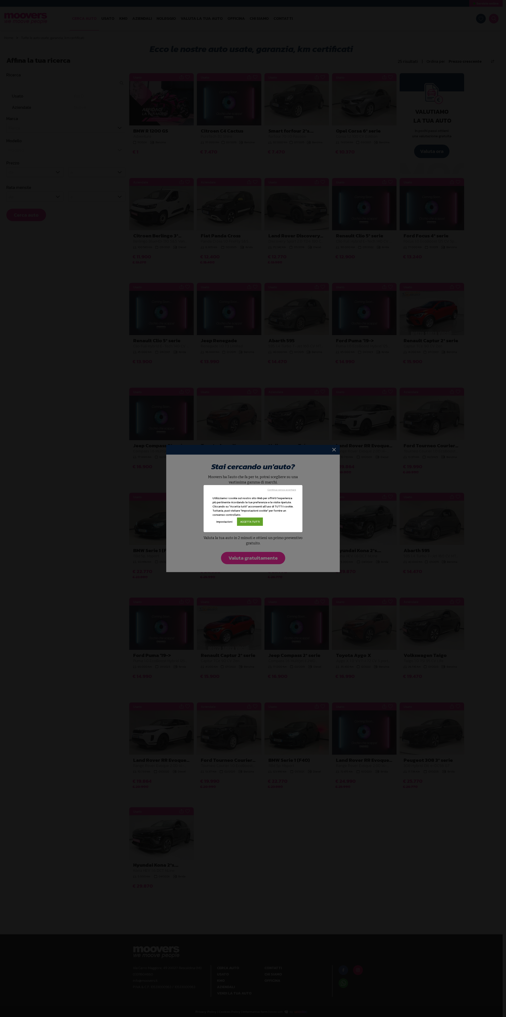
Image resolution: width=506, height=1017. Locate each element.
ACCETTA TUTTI (250, 522)
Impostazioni (224, 522)
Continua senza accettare (281, 490)
